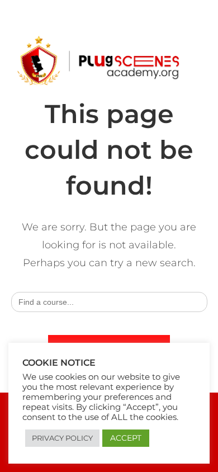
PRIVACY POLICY (62, 437)
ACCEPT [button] (125, 438)
